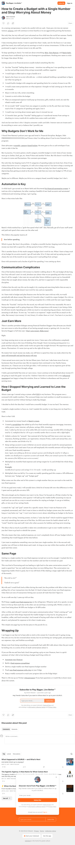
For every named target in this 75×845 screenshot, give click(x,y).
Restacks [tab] (14, 729)
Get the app (47, 836)
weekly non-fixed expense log (21, 602)
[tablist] (10, 729)
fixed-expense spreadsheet (20, 663)
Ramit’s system (34, 421)
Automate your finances (14, 659)
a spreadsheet (16, 424)
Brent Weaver (10, 16)
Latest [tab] (9, 754)
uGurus (10, 30)
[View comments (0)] (8, 23)
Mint (46, 52)
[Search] (71, 754)
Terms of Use (47, 804)
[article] (37, 763)
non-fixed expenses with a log (20, 670)
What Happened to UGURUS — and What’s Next (21, 759)
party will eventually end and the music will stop (19, 355)
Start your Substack (32, 836)
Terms (42, 831)
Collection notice (50, 831)
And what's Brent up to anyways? (13, 762)
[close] (56, 777)
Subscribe (61, 3)
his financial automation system (56, 188)
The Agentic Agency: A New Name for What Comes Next (25, 772)
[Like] (3, 23)
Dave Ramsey (53, 52)
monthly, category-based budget (26, 145)
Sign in (69, 3)
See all (5, 798)
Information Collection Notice (37, 806)
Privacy (36, 831)
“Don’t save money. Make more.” (37, 331)
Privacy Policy (52, 806)
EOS (38, 394)
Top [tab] (4, 754)
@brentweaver (30, 678)
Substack (28, 841)
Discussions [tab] (16, 754)
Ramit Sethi (66, 52)
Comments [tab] (6, 729)
